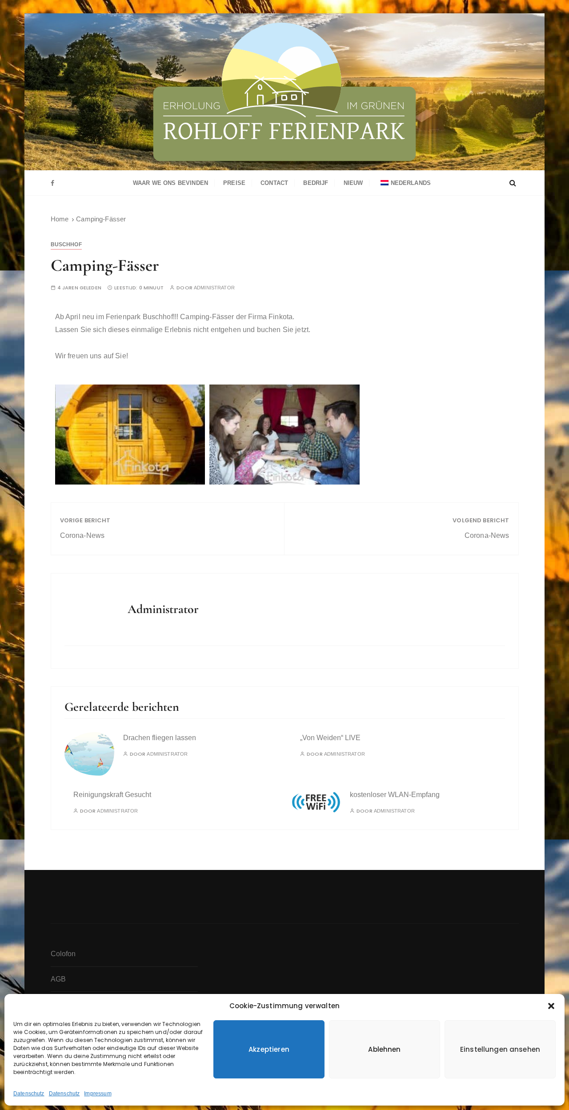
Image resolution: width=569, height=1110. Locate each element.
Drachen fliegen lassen (159, 737)
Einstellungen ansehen (500, 1049)
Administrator (214, 287)
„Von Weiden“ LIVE (330, 737)
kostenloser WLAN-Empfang (395, 794)
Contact (274, 183)
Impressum (97, 1093)
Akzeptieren (268, 1049)
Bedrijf (315, 183)
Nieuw (353, 183)
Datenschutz (28, 1093)
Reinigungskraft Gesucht (112, 794)
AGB (58, 979)
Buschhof (66, 244)
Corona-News (82, 535)
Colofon (63, 954)
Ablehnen (384, 1049)
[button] (551, 1006)
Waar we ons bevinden (170, 183)
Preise (234, 183)
